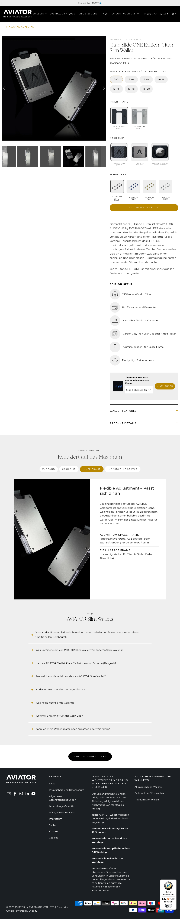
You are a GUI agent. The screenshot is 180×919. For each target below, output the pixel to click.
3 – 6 (131, 79)
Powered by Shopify (25, 910)
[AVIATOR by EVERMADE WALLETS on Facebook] (15, 794)
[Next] (103, 88)
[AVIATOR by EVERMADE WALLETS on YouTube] (33, 794)
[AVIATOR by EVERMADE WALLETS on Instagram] (21, 794)
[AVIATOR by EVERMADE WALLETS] (18, 14)
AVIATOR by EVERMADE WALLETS (34, 907)
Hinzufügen (165, 386)
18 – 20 (146, 89)
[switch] (168, 906)
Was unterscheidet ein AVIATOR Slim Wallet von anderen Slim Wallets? (79, 650)
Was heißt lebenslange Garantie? (56, 702)
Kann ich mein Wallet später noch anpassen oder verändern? (73, 729)
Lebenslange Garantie (61, 806)
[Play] (54, 88)
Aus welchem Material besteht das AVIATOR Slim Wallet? (71, 676)
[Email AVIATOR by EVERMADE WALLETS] (9, 794)
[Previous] (4, 88)
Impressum (55, 819)
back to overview (22, 27)
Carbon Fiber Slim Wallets (149, 793)
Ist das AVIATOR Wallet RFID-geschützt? (60, 689)
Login (165, 14)
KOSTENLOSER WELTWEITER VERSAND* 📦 (107, 3)
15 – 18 (131, 89)
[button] (40, 13)
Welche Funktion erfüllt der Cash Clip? (59, 715)
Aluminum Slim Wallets (148, 787)
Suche (52, 825)
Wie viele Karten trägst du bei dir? (138, 71)
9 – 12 (161, 79)
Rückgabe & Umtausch (62, 812)
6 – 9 (146, 79)
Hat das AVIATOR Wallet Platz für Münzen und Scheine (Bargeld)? (76, 663)
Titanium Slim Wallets (146, 799)
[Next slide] (178, 3)
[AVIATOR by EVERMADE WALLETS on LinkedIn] (27, 794)
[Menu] (174, 882)
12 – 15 (116, 89)
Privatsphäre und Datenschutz (66, 790)
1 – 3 (116, 79)
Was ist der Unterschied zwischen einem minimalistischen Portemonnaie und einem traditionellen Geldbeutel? (88, 635)
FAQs (52, 783)
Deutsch (148, 14)
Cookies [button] (53, 837)
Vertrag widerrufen (90, 756)
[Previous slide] (2, 3)
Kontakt (53, 831)
